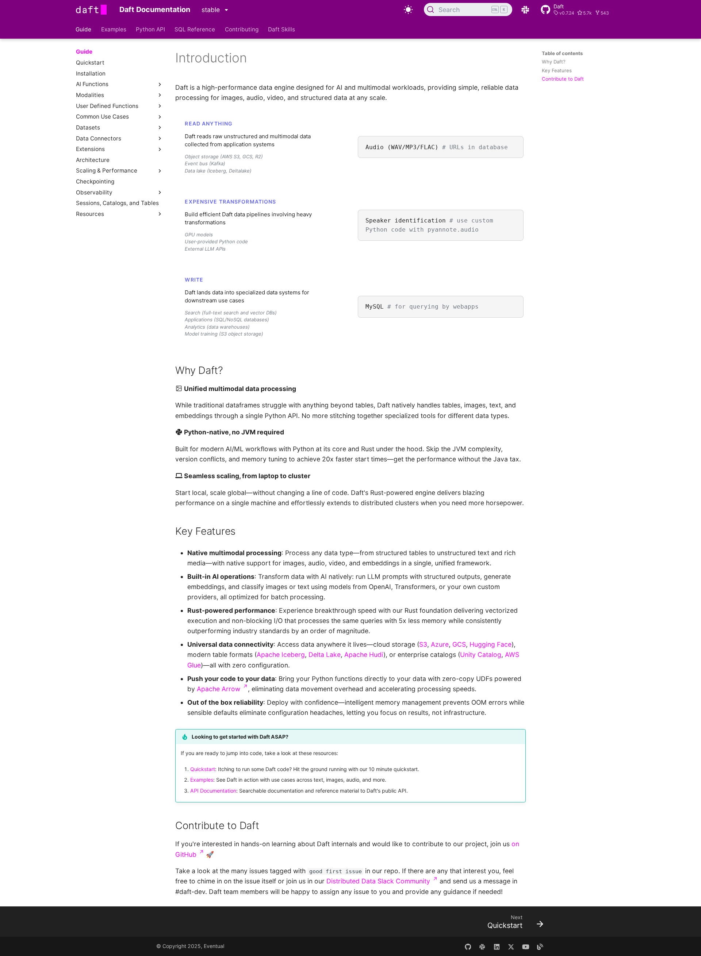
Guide (84, 29)
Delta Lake (325, 654)
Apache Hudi (363, 654)
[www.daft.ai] (482, 946)
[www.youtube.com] (525, 946)
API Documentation (213, 790)
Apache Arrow (222, 689)
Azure (440, 644)
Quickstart (202, 769)
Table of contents (562, 53)
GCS (459, 644)
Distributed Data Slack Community (381, 881)
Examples (113, 29)
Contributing (241, 29)
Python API (150, 29)
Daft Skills (281, 29)
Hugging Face (491, 644)
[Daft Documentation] (91, 9)
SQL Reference (195, 29)
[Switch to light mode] (408, 9)
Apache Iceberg (281, 654)
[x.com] (511, 946)
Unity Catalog (480, 654)
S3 (423, 644)
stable (212, 9)
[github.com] (467, 946)
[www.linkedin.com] (496, 946)
